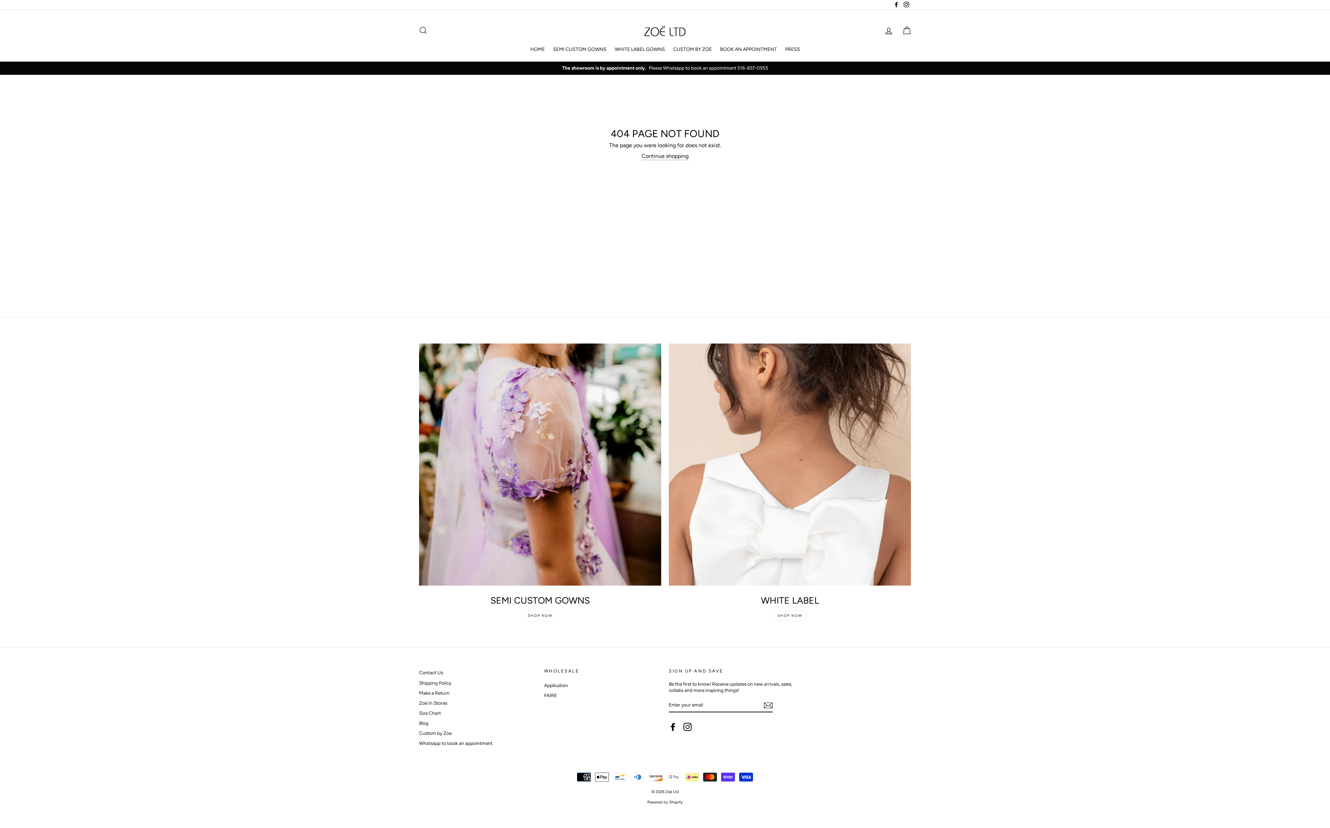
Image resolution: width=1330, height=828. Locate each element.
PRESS (792, 49)
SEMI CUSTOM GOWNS (579, 49)
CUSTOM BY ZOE (692, 49)
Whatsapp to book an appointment (456, 743)
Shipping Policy (435, 683)
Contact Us (431, 672)
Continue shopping (665, 156)
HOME (537, 49)
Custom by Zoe (435, 733)
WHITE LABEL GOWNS (640, 49)
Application (556, 685)
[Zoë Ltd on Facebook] (673, 727)
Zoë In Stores (433, 703)
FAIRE (550, 695)
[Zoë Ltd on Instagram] (687, 727)
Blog (423, 723)
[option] (665, 68)
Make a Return (434, 693)
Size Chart (430, 713)
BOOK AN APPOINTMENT (748, 49)
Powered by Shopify (665, 802)
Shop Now (540, 615)
